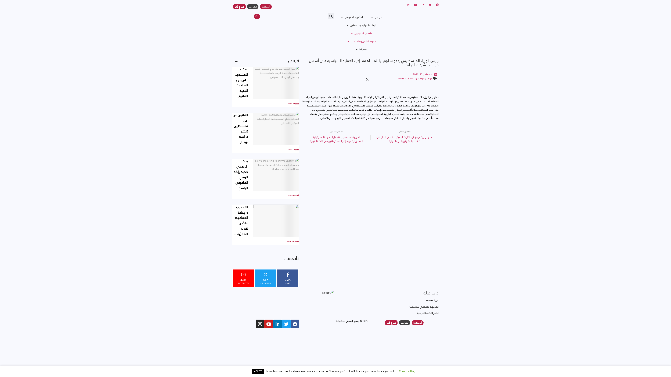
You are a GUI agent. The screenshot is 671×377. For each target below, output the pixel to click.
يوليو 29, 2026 (293, 103)
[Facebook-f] (295, 324)
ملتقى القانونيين (364, 33)
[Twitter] (286, 324)
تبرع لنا (239, 6)
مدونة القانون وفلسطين (363, 41)
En (256, 16)
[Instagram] (260, 324)
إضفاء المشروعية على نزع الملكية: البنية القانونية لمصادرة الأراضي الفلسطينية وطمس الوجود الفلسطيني (240, 83)
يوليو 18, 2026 (293, 149)
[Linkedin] (277, 324)
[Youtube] (268, 324)
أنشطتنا (266, 6)
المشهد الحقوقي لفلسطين (424, 306)
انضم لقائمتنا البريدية (428, 313)
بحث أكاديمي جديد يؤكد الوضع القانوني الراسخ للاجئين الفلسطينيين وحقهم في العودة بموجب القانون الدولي (240, 175)
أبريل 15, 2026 (293, 195)
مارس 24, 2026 (293, 241)
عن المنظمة (432, 300)
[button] (331, 16)
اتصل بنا (253, 6)
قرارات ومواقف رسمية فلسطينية (415, 78)
